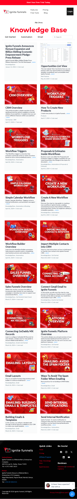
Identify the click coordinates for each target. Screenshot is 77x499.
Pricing (45, 10)
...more (33, 62)
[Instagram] (66, 452)
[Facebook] (61, 452)
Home (41, 449)
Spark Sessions (44, 467)
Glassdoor (61, 466)
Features (34, 10)
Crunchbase (69, 466)
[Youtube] (68, 457)
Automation (26, 37)
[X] (71, 452)
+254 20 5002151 (11, 482)
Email (40, 37)
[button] (20, 62)
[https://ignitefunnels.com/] (15, 11)
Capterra (61, 469)
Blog (46, 13)
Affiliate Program (45, 457)
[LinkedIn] (63, 457)
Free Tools (34, 13)
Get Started (10, 37)
